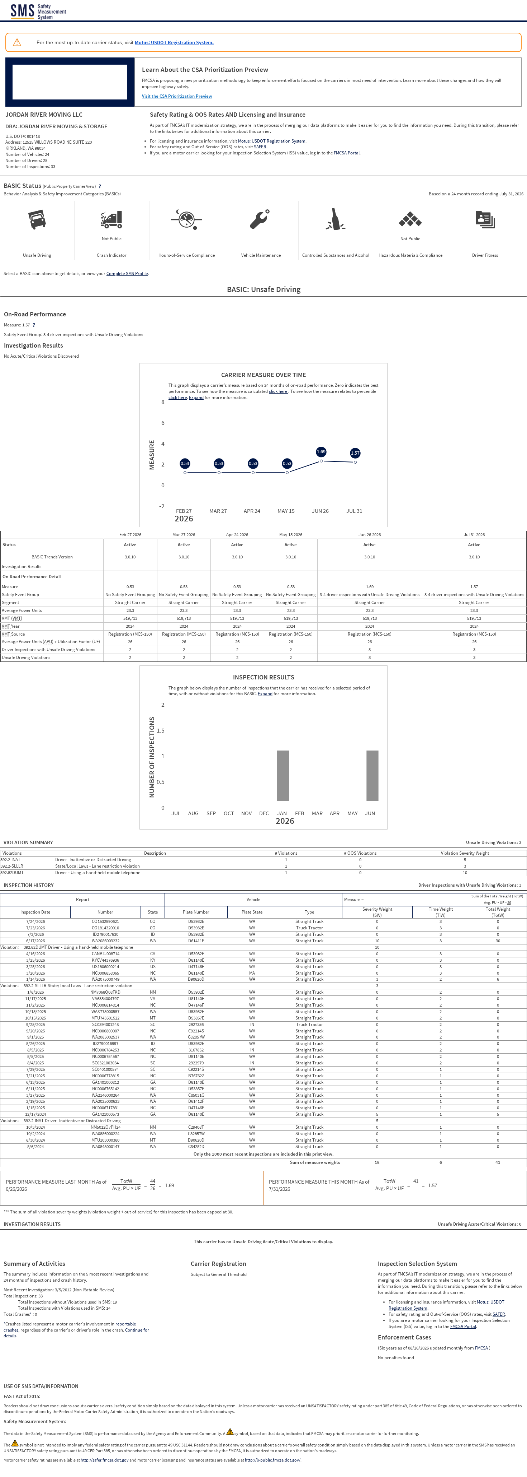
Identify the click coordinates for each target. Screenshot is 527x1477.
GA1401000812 (105, 1082)
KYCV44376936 (105, 960)
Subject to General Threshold (219, 1274)
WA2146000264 (105, 1095)
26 (509, 902)
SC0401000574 (105, 1069)
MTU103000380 (105, 1140)
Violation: (10, 947)
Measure (150, 455)
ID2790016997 (105, 1043)
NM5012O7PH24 (105, 1127)
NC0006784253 (105, 1050)
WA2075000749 (105, 979)
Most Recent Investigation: (29, 1290)
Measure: (13, 325)
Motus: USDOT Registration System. (174, 42)
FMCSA (482, 1348)
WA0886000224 (105, 1133)
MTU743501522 (105, 1018)
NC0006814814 (105, 1005)
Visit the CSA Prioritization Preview (177, 96)
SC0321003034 (105, 1063)
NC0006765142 (105, 1089)
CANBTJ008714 (105, 954)
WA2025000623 (105, 1101)
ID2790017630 (105, 934)
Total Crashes (18, 1314)
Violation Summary (28, 842)
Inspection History (29, 885)
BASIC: (239, 289)
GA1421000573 (105, 1114)
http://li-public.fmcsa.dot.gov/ (272, 1460)
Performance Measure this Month (319, 1185)
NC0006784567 (105, 1056)
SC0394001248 (105, 1024)
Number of (150, 757)
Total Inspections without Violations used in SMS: (65, 1302)
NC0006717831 (105, 1108)
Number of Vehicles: (25, 154)
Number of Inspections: (28, 166)
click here (278, 391)
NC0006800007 (105, 1031)
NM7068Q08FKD (105, 992)
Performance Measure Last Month (56, 1185)
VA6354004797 (105, 998)
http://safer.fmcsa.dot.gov (105, 1460)
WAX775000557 (105, 1011)
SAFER (260, 147)
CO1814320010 (105, 928)
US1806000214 (105, 966)
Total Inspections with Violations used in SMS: (62, 1308)
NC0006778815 (105, 1076)
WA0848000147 (105, 1146)
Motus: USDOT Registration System (271, 141)
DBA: (11, 126)
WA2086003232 (105, 941)
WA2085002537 (105, 1037)
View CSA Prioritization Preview (184, 189)
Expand (265, 694)
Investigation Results (32, 1224)
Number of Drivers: (24, 160)
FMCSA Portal (347, 153)
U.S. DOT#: (16, 136)
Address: (14, 142)
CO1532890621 (105, 921)
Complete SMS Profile (127, 273)
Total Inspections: (21, 1296)
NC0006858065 (105, 973)
